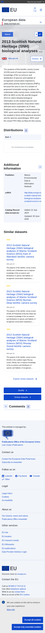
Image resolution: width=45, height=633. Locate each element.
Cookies (5, 497)
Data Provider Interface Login (14, 552)
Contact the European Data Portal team (18, 459)
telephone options (18, 589)
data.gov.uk (13, 58)
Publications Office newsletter (14, 519)
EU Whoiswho (8, 544)
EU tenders (7, 536)
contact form (19, 592)
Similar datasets (21, 397)
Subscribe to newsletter (12, 462)
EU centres (25, 595)
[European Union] (21, 568)
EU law (5, 532)
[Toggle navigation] (40, 22)
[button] (36, 1)
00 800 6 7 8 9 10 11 (17, 586)
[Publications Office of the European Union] (21, 433)
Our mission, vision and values (15, 516)
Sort (7, 137)
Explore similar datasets (25, 379)
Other (7, 479)
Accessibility (7, 500)
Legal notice (7, 493)
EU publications (8, 548)
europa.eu (21, 574)
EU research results (10, 540)
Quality (21, 390)
